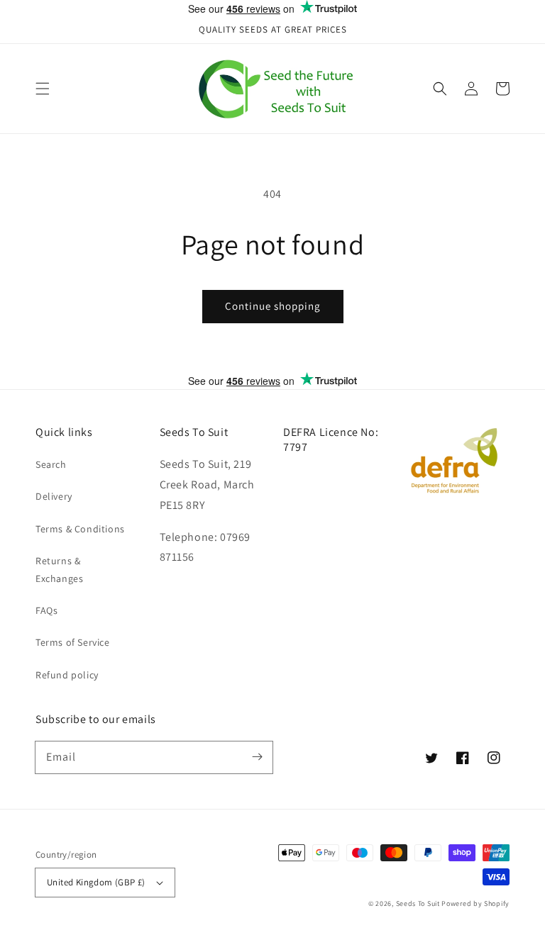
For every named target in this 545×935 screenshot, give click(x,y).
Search (51, 464)
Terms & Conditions (80, 528)
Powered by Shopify (475, 903)
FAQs (46, 610)
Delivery (53, 496)
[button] (42, 88)
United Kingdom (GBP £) (96, 882)
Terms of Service (72, 642)
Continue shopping (273, 306)
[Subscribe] (256, 757)
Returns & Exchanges (59, 569)
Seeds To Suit (418, 903)
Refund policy (67, 674)
